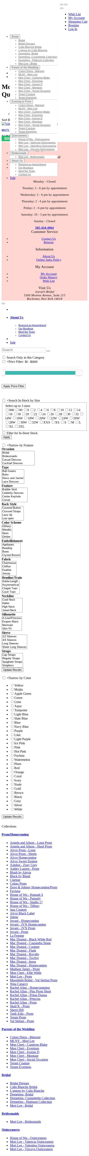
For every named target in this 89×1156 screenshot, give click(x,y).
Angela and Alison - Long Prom (31, 842)
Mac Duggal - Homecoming (28, 965)
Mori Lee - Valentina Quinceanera (32, 1145)
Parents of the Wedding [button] (18, 1029)
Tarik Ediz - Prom (21, 1013)
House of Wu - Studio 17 (26, 902)
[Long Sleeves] (14, 643)
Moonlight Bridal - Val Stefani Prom (33, 980)
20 (27, 414)
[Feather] (9, 570)
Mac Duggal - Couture (25, 947)
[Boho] (13, 475)
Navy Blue (21, 726)
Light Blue (21, 714)
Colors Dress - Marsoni (25, 1037)
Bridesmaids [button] (10, 1113)
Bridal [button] (6, 1075)
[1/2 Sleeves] (14, 636)
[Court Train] (10, 592)
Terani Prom (18, 1017)
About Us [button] (16, 317)
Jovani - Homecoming (24, 920)
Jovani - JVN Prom (22, 928)
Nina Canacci (19, 984)
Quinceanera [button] (11, 1129)
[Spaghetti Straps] (12, 662)
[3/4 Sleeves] (14, 640)
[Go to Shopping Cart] (61, 4)
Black (18, 797)
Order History (49, 277)
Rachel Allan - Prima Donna (28, 995)
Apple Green (22, 693)
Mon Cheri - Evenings (24, 1048)
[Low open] (13, 518)
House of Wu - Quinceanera (28, 1138)
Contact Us (49, 238)
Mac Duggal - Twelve (24, 958)
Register (73, 25)
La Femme (17, 935)
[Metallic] (7, 530)
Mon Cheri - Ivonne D (24, 1052)
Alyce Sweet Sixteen (23, 861)
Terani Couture (20, 1063)
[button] (15, 36)
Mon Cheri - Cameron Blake (28, 1044)
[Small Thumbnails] (4, 107)
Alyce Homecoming (23, 857)
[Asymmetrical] (10, 585)
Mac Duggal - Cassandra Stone (30, 943)
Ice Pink (19, 743)
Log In (72, 29)
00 (20, 410)
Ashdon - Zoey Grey (23, 865)
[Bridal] (18, 453)
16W (19, 418)
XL (11, 426)
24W (65, 418)
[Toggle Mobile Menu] (3, 303)
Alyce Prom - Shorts (23, 854)
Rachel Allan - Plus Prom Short (30, 991)
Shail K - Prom (20, 1006)
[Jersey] (9, 573)
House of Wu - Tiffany (25, 906)
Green (18, 698)
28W (12, 422)
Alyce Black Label (22, 913)
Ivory (17, 780)
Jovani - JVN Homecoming (28, 924)
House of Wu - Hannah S (26, 894)
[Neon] (7, 533)
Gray (17, 801)
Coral (18, 776)
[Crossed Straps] (13, 511)
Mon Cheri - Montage (24, 1056)
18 (19, 414)
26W (76, 418)
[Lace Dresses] (13, 482)
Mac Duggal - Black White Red (31, 939)
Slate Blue (21, 718)
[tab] (48, 317)
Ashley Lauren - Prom (24, 868)
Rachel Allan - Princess (25, 999)
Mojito (18, 689)
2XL (21, 426)
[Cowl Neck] (12, 600)
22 (35, 414)
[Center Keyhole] (14, 496)
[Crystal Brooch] (11, 555)
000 (11, 410)
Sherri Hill (17, 1010)
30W (23, 422)
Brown (18, 792)
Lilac (17, 735)
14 (78, 410)
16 (10, 414)
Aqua (18, 706)
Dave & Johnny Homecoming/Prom (33, 887)
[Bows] (11, 552)
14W (8, 418)
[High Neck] (12, 607)
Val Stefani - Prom (22, 1021)
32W (35, 422)
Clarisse (15, 880)
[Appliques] (11, 545)
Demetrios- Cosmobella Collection (32, 1098)
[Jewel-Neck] (12, 610)
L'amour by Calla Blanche (27, 1090)
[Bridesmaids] (18, 456)
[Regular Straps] (12, 658)
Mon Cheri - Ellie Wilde (25, 973)
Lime (17, 702)
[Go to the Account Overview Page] (61, 8)
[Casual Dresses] (18, 460)
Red (17, 768)
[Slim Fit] (12, 629)
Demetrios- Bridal (21, 1094)
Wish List (74, 14)
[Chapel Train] (10, 588)
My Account (76, 18)
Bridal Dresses (19, 1083)
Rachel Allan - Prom (23, 1002)
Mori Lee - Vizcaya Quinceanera (31, 1149)
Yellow (19, 685)
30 (68, 414)
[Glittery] (7, 526)
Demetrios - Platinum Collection (31, 1102)
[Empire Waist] (12, 622)
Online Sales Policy (48, 259)
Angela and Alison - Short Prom (31, 846)
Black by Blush (20, 876)
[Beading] (11, 548)
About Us (48, 256)
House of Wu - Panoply (25, 898)
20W (42, 418)
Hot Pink (20, 751)
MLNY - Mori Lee (22, 1041)
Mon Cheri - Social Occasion (29, 1059)
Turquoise (20, 710)
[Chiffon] (9, 566)
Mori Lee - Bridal (21, 1105)
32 (77, 414)
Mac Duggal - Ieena (23, 961)
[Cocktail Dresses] (18, 463)
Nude (18, 784)
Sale (13, 342)
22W (54, 418)
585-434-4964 (44, 227)
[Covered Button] (13, 508)
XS (57, 422)
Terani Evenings (20, 1067)
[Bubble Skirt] (14, 489)
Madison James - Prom (25, 969)
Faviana (15, 891)
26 (52, 414)
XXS (46, 422)
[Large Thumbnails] (7, 107)
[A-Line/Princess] (12, 618)
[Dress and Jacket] (13, 478)
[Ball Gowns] (13, 471)
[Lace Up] (13, 515)
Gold (17, 788)
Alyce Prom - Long (22, 850)
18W (31, 418)
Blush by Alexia (20, 872)
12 (70, 410)
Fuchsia (19, 755)
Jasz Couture (18, 909)
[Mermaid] (12, 625)
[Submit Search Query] (48, 351)
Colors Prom (18, 883)
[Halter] (12, 603)
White (18, 809)
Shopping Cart (77, 21)
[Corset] (14, 500)
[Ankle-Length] (10, 581)
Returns (49, 242)
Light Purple (22, 739)
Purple (18, 731)
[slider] (78, 373)
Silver (18, 805)
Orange (19, 772)
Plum (17, 764)
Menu (6, 26)
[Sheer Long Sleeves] (14, 647)
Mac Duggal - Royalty (24, 954)
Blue (17, 722)
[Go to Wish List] (65, 4)
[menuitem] (77, 14)
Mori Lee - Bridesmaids (25, 1121)
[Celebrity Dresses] (14, 493)
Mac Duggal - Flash (23, 950)
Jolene (14, 917)
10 (62, 410)
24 (44, 414)
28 (60, 414)
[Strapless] (12, 665)
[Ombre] (7, 537)
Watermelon (22, 759)
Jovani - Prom (19, 932)
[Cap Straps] (12, 655)
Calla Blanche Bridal (23, 1087)
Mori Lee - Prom (21, 976)
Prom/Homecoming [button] (15, 834)
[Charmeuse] (9, 563)
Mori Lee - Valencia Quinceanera (31, 1141)
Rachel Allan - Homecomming (30, 987)
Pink (17, 747)
